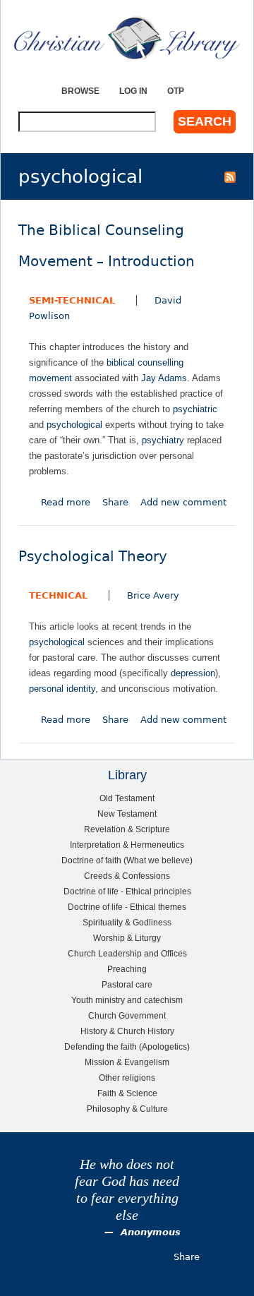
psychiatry (163, 440)
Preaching (127, 968)
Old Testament (127, 798)
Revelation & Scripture (127, 829)
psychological (74, 424)
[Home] (127, 38)
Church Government (127, 1015)
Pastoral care (127, 984)
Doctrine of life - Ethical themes (127, 906)
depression (193, 673)
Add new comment (183, 502)
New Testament (127, 813)
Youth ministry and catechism (127, 999)
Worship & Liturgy (127, 937)
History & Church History (127, 1031)
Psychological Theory (92, 556)
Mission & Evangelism (127, 1062)
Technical (58, 595)
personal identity (62, 688)
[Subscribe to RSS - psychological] (230, 176)
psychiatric (195, 409)
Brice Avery (153, 595)
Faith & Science (127, 1093)
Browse (80, 90)
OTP (175, 90)
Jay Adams (164, 378)
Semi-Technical (72, 300)
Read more (65, 502)
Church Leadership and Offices (127, 953)
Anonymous (151, 1232)
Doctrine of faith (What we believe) (127, 860)
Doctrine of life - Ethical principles (127, 891)
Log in (133, 90)
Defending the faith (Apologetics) (127, 1046)
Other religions (127, 1077)
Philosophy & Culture (127, 1108)
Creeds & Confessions (127, 875)
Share (115, 502)
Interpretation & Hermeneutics (127, 844)
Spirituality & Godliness (127, 922)
